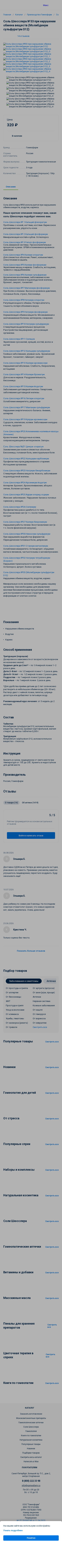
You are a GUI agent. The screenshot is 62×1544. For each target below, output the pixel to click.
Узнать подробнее (13, 1530)
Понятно (31, 1538)
